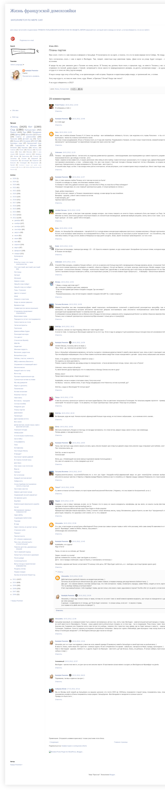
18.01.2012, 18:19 (68, 413)
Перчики (17, 521)
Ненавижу (26, 141)
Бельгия (13, 163)
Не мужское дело (20, 498)
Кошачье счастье (20, 395)
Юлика (57, 282)
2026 (15, 178)
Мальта (29, 149)
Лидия (57, 501)
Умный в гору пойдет (21, 284)
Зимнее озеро (19, 281)
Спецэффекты (19, 442)
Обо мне (15, 110)
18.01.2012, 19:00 (78, 443)
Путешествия (64, 89)
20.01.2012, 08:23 (78, 675)
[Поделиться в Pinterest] (81, 89)
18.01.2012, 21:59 (67, 501)
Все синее (18, 422)
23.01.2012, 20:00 (76, 576)
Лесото (21, 167)
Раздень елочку (20, 569)
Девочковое (18, 413)
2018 (15, 200)
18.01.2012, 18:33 (66, 427)
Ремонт (13, 132)
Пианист (17, 533)
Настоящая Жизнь (21, 451)
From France (60, 105)
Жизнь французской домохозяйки (43, 10)
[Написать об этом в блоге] (74, 89)
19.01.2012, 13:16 (78, 641)
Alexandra (59, 523)
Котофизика (18, 448)
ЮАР (36, 141)
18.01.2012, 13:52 (67, 282)
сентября (18, 229)
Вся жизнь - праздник (22, 401)
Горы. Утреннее (20, 290)
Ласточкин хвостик (21, 489)
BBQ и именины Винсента (23, 361)
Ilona (57, 228)
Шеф (16, 296)
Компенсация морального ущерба (26, 504)
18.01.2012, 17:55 (66, 397)
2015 (15, 209)
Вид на (16, 469)
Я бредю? (17, 454)
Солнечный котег (20, 561)
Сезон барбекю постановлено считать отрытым (25, 485)
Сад (12, 129)
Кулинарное (18, 256)
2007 (15, 591)
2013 (15, 215)
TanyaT (57, 487)
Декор (17, 134)
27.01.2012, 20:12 (73, 689)
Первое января (19, 572)
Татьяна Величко (61, 304)
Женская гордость (20, 349)
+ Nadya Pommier (16, 601)
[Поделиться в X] (76, 89)
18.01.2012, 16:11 (68, 326)
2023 (15, 184)
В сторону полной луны (22, 460)
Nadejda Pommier (61, 119)
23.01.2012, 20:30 (84, 595)
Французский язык (34, 143)
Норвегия (35, 160)
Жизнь (57, 89)
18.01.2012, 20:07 (75, 472)
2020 (15, 194)
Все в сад (17, 373)
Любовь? (17, 472)
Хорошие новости (25, 154)
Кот (30, 126)
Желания (17, 278)
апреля (17, 244)
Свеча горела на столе (22, 322)
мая (16, 242)
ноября (17, 223)
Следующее (54, 742)
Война (28, 167)
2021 (15, 191)
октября (17, 226)
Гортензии (18, 328)
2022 (15, 187)
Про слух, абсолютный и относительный (23, 543)
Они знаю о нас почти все (23, 466)
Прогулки (13, 139)
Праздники (36, 132)
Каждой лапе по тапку (22, 370)
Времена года (19, 305)
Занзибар (13, 158)
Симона (12, 149)
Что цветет (18, 337)
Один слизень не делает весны (25, 527)
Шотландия (25, 160)
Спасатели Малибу (21, 340)
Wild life (17, 343)
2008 (15, 588)
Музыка (16, 141)
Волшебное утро (20, 355)
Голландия (23, 163)
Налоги (12, 169)
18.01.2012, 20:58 (67, 487)
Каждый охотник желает (23, 478)
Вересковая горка (20, 316)
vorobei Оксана (61, 210)
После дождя (19, 558)
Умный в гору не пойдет (23, 287)
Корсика (25, 148)
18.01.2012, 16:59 (78, 342)
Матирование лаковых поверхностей (22, 511)
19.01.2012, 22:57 (71, 661)
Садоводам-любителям (22, 518)
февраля (17, 251)
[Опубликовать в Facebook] (79, 89)
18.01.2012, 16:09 (75, 304)
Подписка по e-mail (27, 40)
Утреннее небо (19, 530)
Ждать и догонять (20, 386)
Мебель (35, 147)
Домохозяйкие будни (22, 331)
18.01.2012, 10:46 (78, 119)
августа (17, 232)
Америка (38, 154)
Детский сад (27, 139)
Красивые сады (16, 143)
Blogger (112, 775)
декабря (17, 220)
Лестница (17, 272)
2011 (15, 579)
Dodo (57, 246)
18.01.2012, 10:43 (71, 105)
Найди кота (18, 481)
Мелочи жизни (19, 367)
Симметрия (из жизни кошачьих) (26, 308)
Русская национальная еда (24, 376)
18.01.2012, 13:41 (66, 246)
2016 (15, 206)
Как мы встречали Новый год (24, 575)
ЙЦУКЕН (17, 501)
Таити (39, 139)
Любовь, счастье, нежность (24, 358)
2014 (15, 212)
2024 (15, 182)
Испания (13, 148)
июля (16, 235)
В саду (16, 524)
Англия (16, 156)
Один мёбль (18, 515)
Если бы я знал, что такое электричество (23, 263)
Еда (24, 132)
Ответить (58, 111)
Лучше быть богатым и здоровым (26, 555)
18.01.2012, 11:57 (78, 177)
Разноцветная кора (21, 334)
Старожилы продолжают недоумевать (23, 312)
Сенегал (35, 156)
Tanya (57, 397)
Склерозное (14, 160)
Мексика (29, 152)
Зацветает (18, 346)
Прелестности (19, 536)
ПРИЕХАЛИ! (18, 433)
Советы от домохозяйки (26, 137)
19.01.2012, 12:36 (70, 619)
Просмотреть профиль (31, 76)
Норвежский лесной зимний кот (25, 495)
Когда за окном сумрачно (23, 302)
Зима (16, 259)
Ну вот (16, 507)
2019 (15, 197)
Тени (16, 445)
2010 (15, 582)
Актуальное (34, 163)
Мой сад (15, 117)
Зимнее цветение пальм (23, 492)
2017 (15, 203)
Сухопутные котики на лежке (24, 380)
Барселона (25, 156)
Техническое (18, 389)
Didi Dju (58, 326)
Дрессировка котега (21, 419)
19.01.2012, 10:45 (78, 541)
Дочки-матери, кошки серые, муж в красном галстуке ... (26, 426)
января (17, 254)
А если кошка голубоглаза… (24, 436)
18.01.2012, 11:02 (65, 132)
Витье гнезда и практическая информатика (24, 565)
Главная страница (120, 742)
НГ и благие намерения (22, 539)
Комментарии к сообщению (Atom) (74, 746)
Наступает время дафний (23, 457)
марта (16, 247)
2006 (15, 594)
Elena (57, 427)
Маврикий (34, 158)
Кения (21, 149)
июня (16, 238)
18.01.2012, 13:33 (73, 210)
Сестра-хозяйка (20, 404)
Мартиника (35, 167)
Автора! (17, 275)
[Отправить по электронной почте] (72, 89)
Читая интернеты (20, 325)
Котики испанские (20, 392)
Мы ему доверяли (20, 382)
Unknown (58, 152)
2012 (15, 218)
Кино (20, 152)
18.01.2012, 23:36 (70, 523)
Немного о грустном (21, 299)
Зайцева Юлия (60, 689)
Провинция (18, 416)
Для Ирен (17, 463)
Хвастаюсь (18, 398)
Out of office (18, 439)
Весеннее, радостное (22, 352)
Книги (39, 135)
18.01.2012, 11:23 (69, 152)
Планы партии (19, 410)
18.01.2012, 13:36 (65, 228)
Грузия (12, 165)
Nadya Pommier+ (16, 765)
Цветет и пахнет (20, 293)
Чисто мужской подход (22, 552)
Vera (57, 132)
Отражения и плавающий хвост (25, 364)
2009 (15, 585)
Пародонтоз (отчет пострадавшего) (27, 319)
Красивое (29, 135)
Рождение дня (19, 407)
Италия (24, 158)
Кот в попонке (19, 475)
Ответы (60, 572)
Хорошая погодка (20, 430)
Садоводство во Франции (26, 145)
